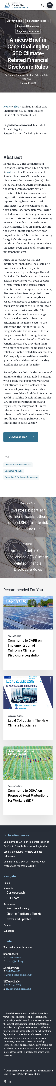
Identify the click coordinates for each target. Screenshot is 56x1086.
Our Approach (15, 893)
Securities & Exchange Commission (21, 477)
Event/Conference (20, 681)
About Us (8, 888)
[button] (50, 5)
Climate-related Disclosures (18, 464)
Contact (7, 925)
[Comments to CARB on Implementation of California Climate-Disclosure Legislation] (28, 633)
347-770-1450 (13, 971)
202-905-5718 (14, 957)
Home (7, 106)
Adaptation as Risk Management (21, 752)
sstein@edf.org (14, 961)
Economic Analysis (14, 471)
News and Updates (19, 919)
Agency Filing (14, 20)
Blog (16, 106)
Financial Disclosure (38, 20)
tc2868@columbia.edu (18, 988)
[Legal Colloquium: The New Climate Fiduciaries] (28, 708)
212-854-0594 (13, 985)
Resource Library (17, 908)
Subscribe (8, 931)
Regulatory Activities (28, 31)
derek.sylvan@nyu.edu (19, 975)
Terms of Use (33, 1074)
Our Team (12, 898)
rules (10, 172)
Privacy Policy (17, 1074)
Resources (9, 904)
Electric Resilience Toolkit (23, 914)
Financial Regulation (28, 26)
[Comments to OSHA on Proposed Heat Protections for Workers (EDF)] (28, 780)
